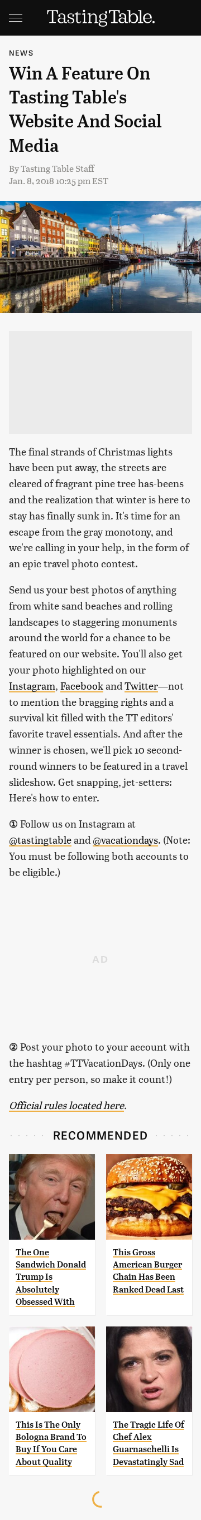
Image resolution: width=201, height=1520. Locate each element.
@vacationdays (125, 839)
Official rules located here (66, 1105)
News (21, 52)
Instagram (32, 685)
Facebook (81, 685)
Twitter (141, 685)
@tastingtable (40, 839)
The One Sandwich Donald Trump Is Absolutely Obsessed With (51, 1277)
